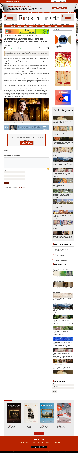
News (5, 24)
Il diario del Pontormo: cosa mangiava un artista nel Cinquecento (63, 291)
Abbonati (62, 1)
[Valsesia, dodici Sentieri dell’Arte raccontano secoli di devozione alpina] (63, 180)
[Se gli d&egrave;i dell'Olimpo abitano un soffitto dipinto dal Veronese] (63, 149)
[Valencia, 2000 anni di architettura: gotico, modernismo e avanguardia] (63, 201)
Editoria (49, 26)
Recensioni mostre (24, 24)
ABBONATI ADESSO (39, 433)
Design (45, 24)
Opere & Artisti (13, 24)
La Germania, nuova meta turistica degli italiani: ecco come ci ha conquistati (63, 324)
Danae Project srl (48, 451)
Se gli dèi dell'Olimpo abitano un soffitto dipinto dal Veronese (63, 153)
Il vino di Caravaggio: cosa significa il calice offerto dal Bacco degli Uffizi (62, 122)
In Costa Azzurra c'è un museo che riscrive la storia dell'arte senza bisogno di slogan (62, 132)
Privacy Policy (49, 442)
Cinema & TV (62, 26)
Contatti (44, 12)
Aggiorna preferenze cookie (58, 451)
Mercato (55, 26)
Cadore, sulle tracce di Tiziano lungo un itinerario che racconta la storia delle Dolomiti (62, 164)
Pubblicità (50, 12)
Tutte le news (12, 26)
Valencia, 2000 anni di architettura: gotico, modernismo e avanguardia (62, 205)
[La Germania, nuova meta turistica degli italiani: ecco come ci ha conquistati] (63, 328)
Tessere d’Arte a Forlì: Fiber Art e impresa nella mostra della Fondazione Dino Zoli (63, 226)
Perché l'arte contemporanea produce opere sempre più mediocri (62, 313)
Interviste (31, 26)
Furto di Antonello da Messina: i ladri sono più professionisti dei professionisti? (63, 280)
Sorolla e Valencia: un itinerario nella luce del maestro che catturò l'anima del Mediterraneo (62, 237)
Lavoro (62, 24)
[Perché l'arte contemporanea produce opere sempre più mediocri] (63, 317)
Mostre (25, 26)
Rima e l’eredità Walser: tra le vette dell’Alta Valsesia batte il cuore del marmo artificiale (62, 195)
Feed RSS (43, 442)
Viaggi (39, 24)
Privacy (53, 451)
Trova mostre (53, 24)
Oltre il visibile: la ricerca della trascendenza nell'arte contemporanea (62, 335)
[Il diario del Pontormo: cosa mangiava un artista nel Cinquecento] (63, 295)
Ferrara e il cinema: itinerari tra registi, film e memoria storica (62, 216)
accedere (18, 187)
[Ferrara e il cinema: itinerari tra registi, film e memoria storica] (63, 212)
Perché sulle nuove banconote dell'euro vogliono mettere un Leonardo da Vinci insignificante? (61, 269)
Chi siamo (30, 12)
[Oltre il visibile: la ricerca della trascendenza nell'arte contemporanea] (63, 339)
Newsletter (37, 12)
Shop (67, 24)
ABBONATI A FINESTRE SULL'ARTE (26, 143)
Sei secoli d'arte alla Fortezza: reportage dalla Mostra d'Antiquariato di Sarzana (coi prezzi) (62, 357)
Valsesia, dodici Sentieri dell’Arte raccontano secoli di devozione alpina (62, 184)
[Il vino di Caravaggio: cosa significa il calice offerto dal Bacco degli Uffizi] (63, 118)
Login (55, 1)
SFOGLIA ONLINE (11, 426)
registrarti (23, 187)
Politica (9, 45)
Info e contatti (32, 442)
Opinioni (34, 24)
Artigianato (43, 26)
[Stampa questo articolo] (42, 48)
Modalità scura (57, 442)
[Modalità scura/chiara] (48, 48)
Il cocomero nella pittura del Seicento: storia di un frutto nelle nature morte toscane (63, 143)
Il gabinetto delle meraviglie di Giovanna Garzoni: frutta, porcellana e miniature (61, 174)
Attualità (19, 26)
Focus (37, 26)
